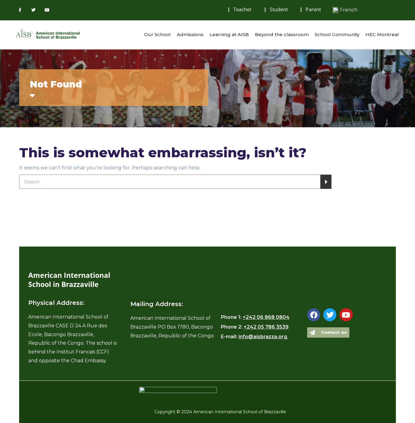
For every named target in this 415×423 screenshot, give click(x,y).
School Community (337, 34)
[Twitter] (33, 10)
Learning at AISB (229, 34)
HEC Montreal (382, 34)
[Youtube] (47, 10)
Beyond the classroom (282, 34)
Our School (157, 34)
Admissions (190, 34)
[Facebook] (313, 314)
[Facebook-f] (20, 10)
